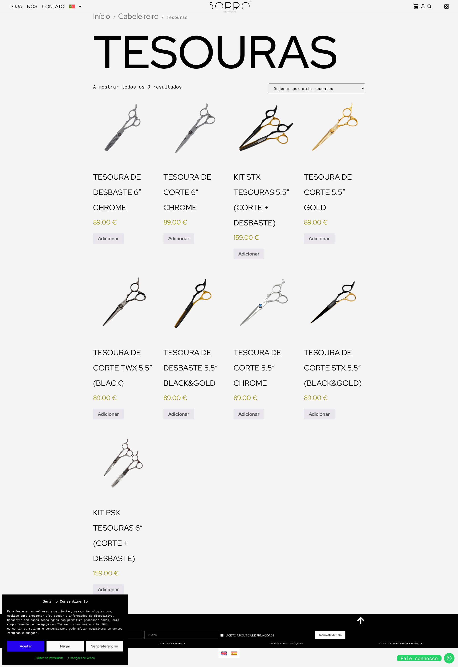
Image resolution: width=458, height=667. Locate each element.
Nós (32, 6)
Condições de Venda (81, 658)
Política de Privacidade (49, 658)
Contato (53, 6)
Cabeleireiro (138, 16)
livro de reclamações (286, 643)
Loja (16, 6)
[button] (429, 6)
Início (101, 16)
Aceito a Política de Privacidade (250, 635)
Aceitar (25, 646)
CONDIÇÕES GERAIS (172, 643)
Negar (65, 646)
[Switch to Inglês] (224, 653)
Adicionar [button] (108, 238)
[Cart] (415, 6)
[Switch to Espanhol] (234, 653)
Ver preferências (104, 646)
